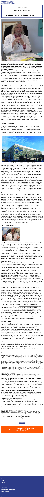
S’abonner (3, 482)
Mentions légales (5, 491)
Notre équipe (4, 484)
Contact (2, 480)
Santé (25, 7)
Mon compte (4, 478)
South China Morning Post (29, 409)
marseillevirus (10, 102)
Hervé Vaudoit (19, 10)
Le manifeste (4, 487)
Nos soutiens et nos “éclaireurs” (8, 489)
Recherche (20, 7)
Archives (3, 495)
